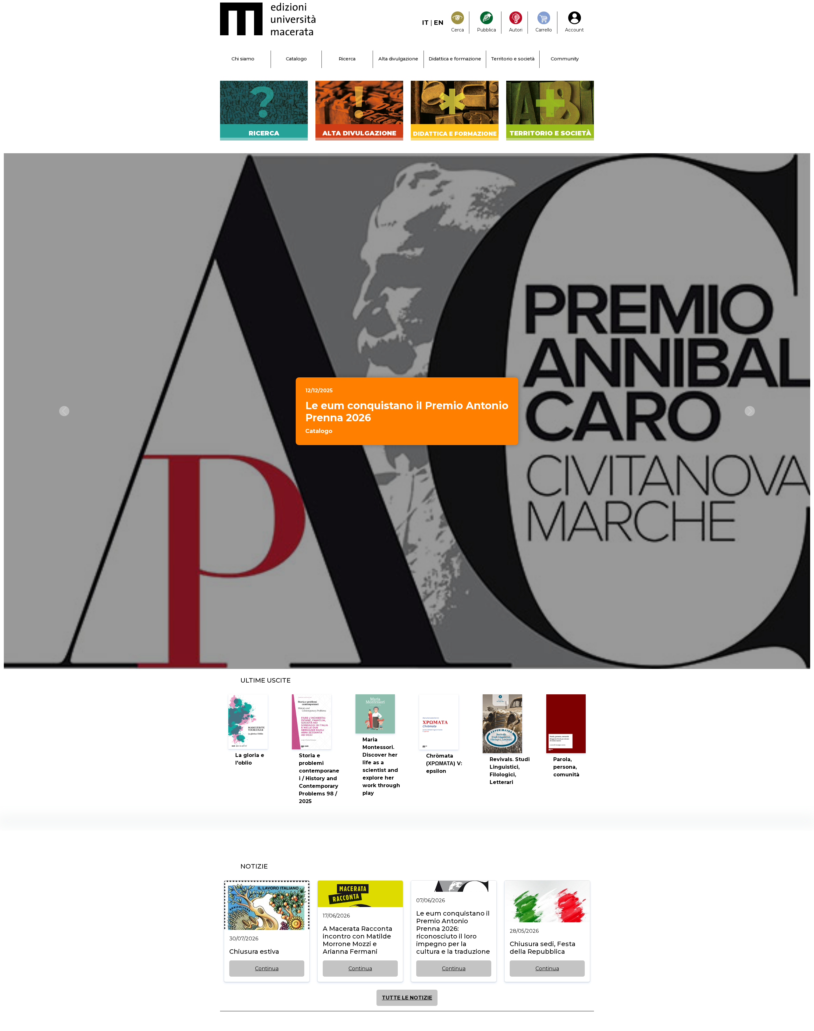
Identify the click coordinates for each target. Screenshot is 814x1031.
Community (565, 59)
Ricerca (347, 59)
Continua (267, 969)
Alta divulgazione (398, 59)
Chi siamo (242, 59)
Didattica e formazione (455, 59)
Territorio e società (513, 59)
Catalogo (296, 59)
